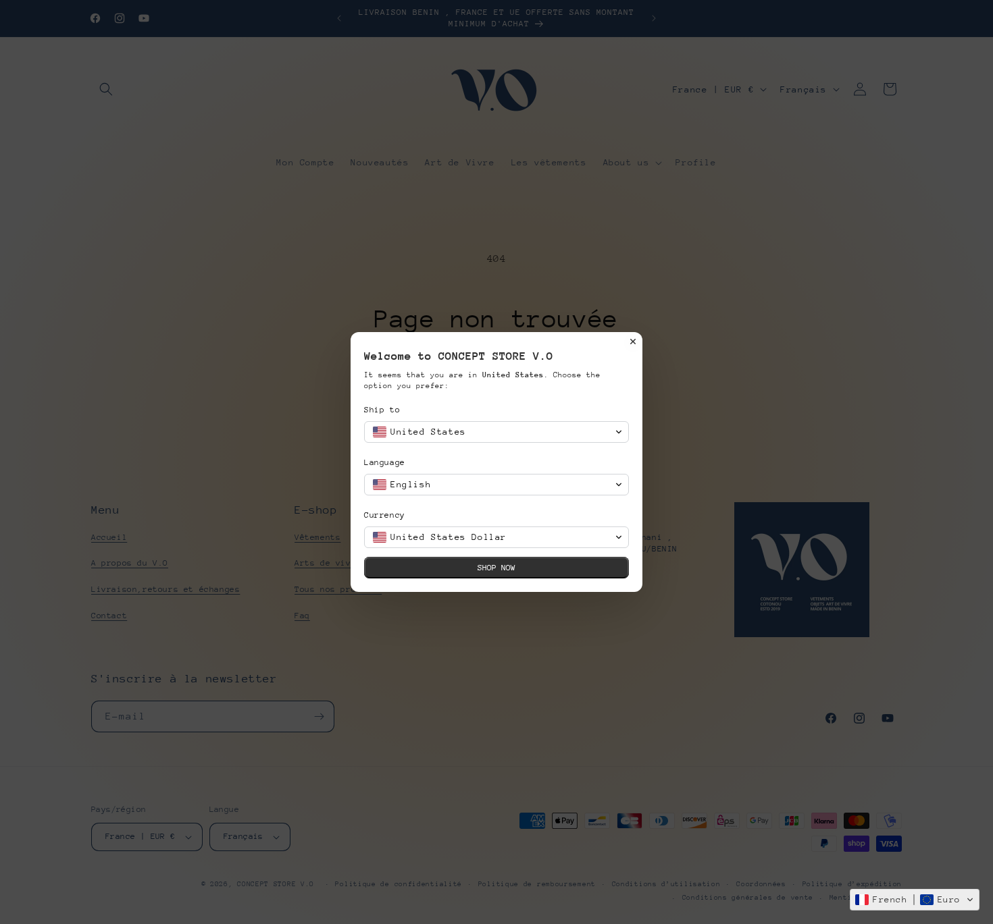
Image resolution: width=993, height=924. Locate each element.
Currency (384, 515)
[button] (914, 900)
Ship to (382, 409)
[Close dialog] (633, 341)
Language (384, 462)
